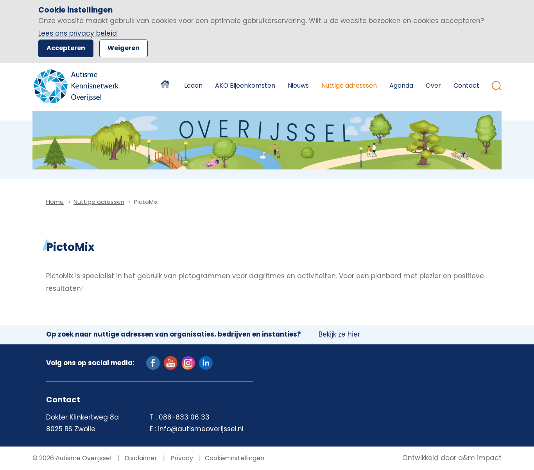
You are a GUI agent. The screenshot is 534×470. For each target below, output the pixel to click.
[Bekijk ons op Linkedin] (206, 362)
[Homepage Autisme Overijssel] (76, 86)
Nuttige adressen (98, 202)
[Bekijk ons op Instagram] (188, 362)
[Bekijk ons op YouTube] (170, 362)
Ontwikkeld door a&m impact (452, 458)
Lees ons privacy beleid (77, 33)
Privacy (181, 458)
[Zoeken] (497, 86)
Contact (466, 85)
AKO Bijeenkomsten (245, 85)
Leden (193, 85)
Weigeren (124, 47)
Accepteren (66, 47)
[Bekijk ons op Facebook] (153, 362)
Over (433, 85)
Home (166, 85)
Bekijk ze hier (339, 335)
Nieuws (298, 85)
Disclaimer (140, 458)
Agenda (401, 85)
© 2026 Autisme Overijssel (71, 458)
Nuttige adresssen (349, 85)
